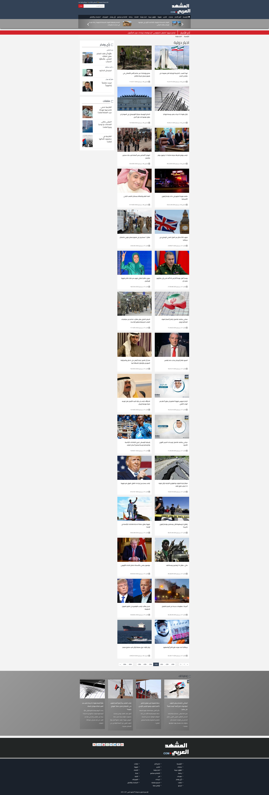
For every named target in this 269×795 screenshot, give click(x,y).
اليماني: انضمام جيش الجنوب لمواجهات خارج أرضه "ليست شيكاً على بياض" (177, 706)
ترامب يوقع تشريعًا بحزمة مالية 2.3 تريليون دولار (173, 155)
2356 (139, 664)
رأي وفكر (113, 17)
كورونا (160, 17)
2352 (161, 664)
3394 (124, 664)
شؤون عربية (152, 17)
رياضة (131, 17)
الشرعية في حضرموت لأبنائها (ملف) (105, 139)
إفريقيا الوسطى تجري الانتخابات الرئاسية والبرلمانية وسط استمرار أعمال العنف (137, 443)
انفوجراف (105, 17)
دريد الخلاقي (110, 50)
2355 (144, 664)
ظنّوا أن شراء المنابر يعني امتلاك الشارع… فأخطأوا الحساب (104, 57)
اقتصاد (136, 17)
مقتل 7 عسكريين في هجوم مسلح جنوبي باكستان (135, 237)
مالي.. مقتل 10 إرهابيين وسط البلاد (177, 565)
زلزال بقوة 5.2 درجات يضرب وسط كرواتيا (175, 114)
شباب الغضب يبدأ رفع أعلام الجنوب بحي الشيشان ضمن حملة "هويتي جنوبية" (120, 706)
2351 (167, 664)
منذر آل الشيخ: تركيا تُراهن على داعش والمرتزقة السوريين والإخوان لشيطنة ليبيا (135, 361)
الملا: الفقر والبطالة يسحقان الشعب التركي (136, 196)
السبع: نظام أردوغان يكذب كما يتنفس (176, 360)
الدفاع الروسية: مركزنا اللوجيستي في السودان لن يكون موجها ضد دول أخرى (135, 115)
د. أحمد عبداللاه (109, 67)
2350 (172, 664)
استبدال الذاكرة (106, 70)
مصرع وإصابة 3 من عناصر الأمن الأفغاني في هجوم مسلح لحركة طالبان (136, 74)
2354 (150, 664)
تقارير (165, 17)
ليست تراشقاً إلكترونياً (107, 84)
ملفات (106, 101)
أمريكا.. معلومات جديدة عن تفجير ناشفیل (175, 606)
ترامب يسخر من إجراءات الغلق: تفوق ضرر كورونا (135, 483)
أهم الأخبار (178, 17)
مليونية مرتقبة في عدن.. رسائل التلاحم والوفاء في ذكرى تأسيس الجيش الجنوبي (105, 23)
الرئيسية (185, 17)
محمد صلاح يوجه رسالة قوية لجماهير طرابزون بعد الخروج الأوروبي (150, 32)
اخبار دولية (143, 17)
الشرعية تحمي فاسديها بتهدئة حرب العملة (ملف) (105, 109)
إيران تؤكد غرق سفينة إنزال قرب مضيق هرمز (136, 647)
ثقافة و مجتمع (122, 17)
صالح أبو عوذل (109, 79)
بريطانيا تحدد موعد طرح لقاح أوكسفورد (175, 647)
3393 (130, 664)
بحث (81, 6)
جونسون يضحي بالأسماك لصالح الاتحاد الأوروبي (135, 565)
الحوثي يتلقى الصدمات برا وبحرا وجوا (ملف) (105, 124)
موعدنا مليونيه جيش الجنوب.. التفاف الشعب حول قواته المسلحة (155, 23)
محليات (171, 17)
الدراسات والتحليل (95, 17)
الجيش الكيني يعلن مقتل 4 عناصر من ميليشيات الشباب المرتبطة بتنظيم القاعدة (135, 320)
